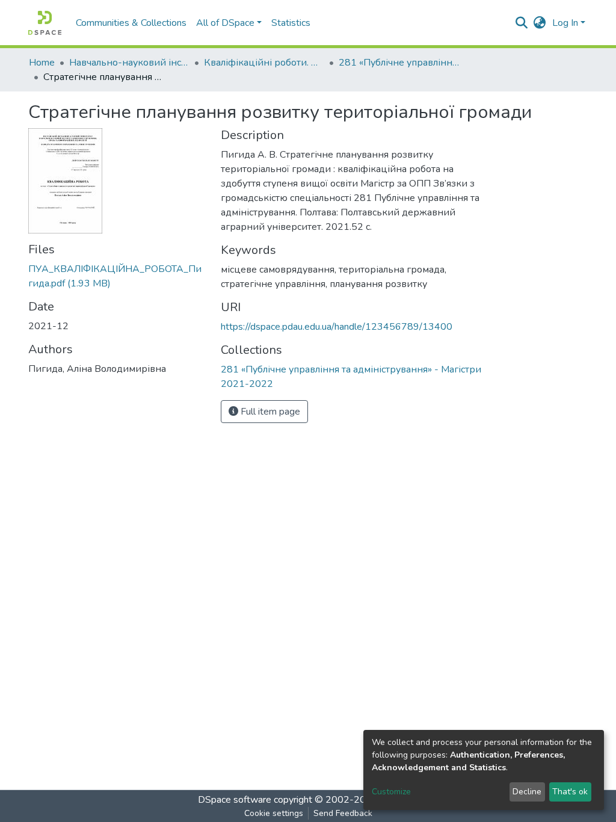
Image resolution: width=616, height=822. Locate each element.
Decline (527, 791)
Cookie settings (273, 813)
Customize (391, 791)
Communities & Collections (131, 22)
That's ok (570, 791)
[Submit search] (522, 23)
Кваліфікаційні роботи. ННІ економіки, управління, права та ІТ (264, 62)
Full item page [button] (269, 411)
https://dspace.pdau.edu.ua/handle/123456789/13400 (336, 326)
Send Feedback (342, 813)
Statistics (290, 22)
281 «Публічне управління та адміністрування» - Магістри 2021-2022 (399, 62)
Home (42, 62)
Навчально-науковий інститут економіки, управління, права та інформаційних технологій (129, 62)
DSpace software (234, 799)
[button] (540, 23)
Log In (565, 22)
